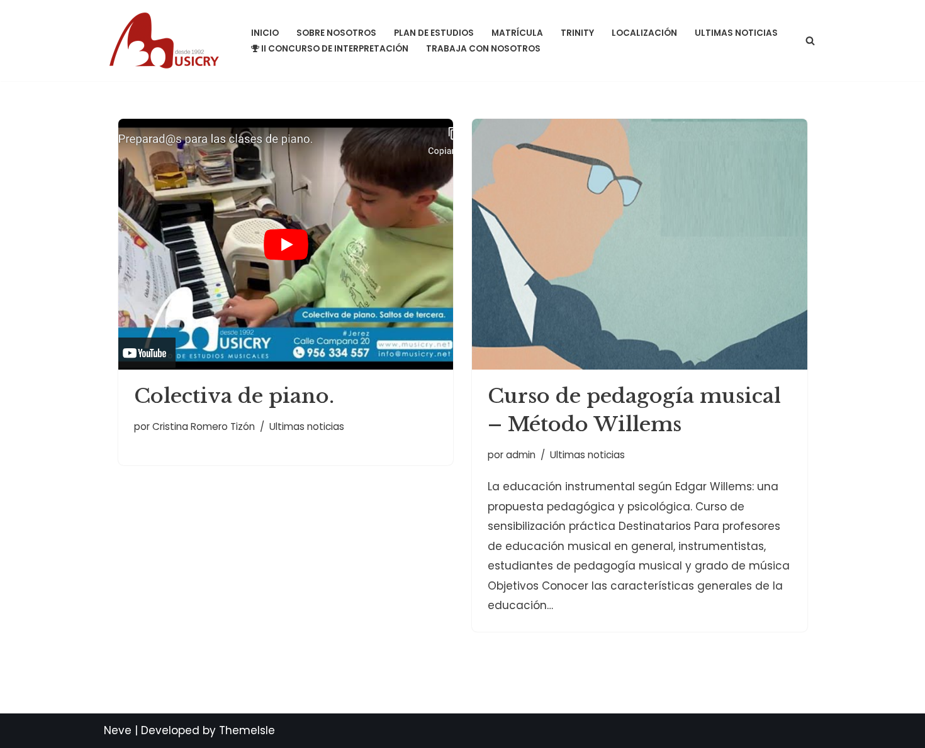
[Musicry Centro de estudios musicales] (167, 40)
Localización (644, 33)
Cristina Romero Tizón (203, 426)
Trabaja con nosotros (483, 49)
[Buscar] (810, 40)
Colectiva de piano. (234, 396)
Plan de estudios (434, 33)
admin (520, 454)
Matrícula (517, 33)
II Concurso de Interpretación (334, 49)
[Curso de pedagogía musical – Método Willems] (639, 244)
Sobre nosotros (336, 33)
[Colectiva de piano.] (286, 244)
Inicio (265, 33)
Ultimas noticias (736, 33)
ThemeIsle (247, 730)
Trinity (577, 33)
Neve (118, 730)
